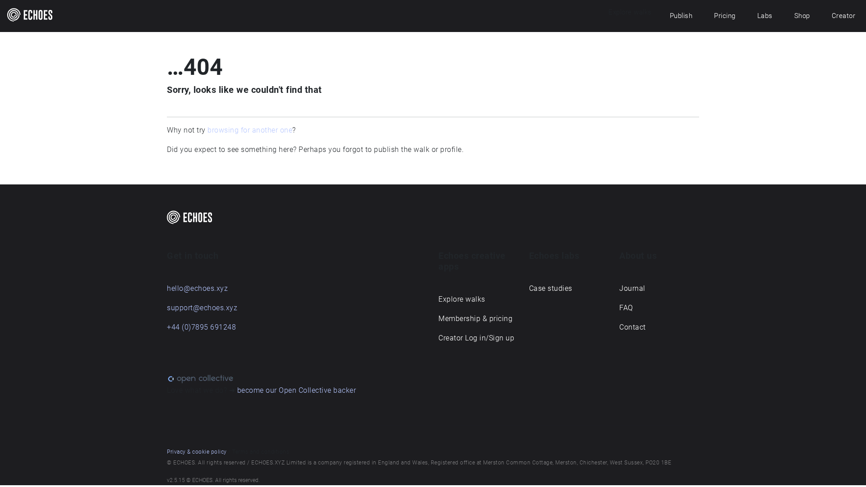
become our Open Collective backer (296, 390)
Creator (844, 16)
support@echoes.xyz (202, 307)
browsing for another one (249, 130)
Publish (681, 16)
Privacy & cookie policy (197, 452)
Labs (765, 16)
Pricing (725, 16)
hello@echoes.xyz (197, 288)
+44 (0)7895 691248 (201, 327)
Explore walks (461, 299)
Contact (632, 327)
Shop (802, 16)
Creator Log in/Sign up (476, 338)
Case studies (550, 288)
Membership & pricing (475, 318)
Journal (632, 288)
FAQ (626, 307)
